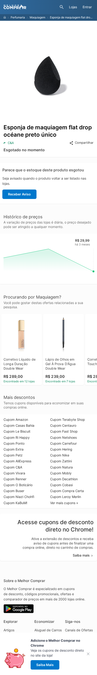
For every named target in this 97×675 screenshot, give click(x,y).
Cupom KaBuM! (15, 503)
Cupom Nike (59, 455)
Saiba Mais (45, 665)
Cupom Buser (14, 491)
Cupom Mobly (61, 473)
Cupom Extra (14, 449)
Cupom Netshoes (63, 437)
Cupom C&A (13, 467)
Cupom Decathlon (64, 479)
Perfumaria (18, 17)
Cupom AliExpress (17, 461)
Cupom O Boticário (18, 485)
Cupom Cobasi (61, 485)
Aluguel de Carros (48, 630)
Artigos (9, 630)
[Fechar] (89, 654)
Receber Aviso (19, 194)
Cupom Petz (13, 455)
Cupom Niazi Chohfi (19, 497)
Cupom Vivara (14, 473)
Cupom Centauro (63, 425)
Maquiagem (37, 17)
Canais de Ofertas (79, 630)
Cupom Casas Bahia (19, 425)
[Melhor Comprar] (30, 7)
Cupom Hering (61, 449)
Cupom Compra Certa (67, 491)
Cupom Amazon (16, 420)
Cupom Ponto (14, 443)
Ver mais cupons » (64, 503)
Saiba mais (81, 555)
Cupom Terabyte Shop (67, 420)
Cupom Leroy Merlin (65, 497)
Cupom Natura (61, 467)
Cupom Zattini (61, 461)
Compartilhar (84, 142)
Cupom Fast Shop (64, 431)
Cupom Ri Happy (17, 437)
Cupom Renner (15, 479)
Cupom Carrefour (63, 443)
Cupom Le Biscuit (17, 431)
